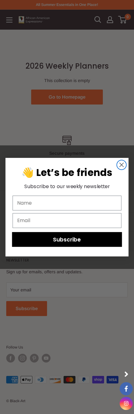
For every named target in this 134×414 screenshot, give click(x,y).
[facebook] (126, 388)
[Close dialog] (122, 165)
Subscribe (67, 239)
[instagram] (126, 403)
